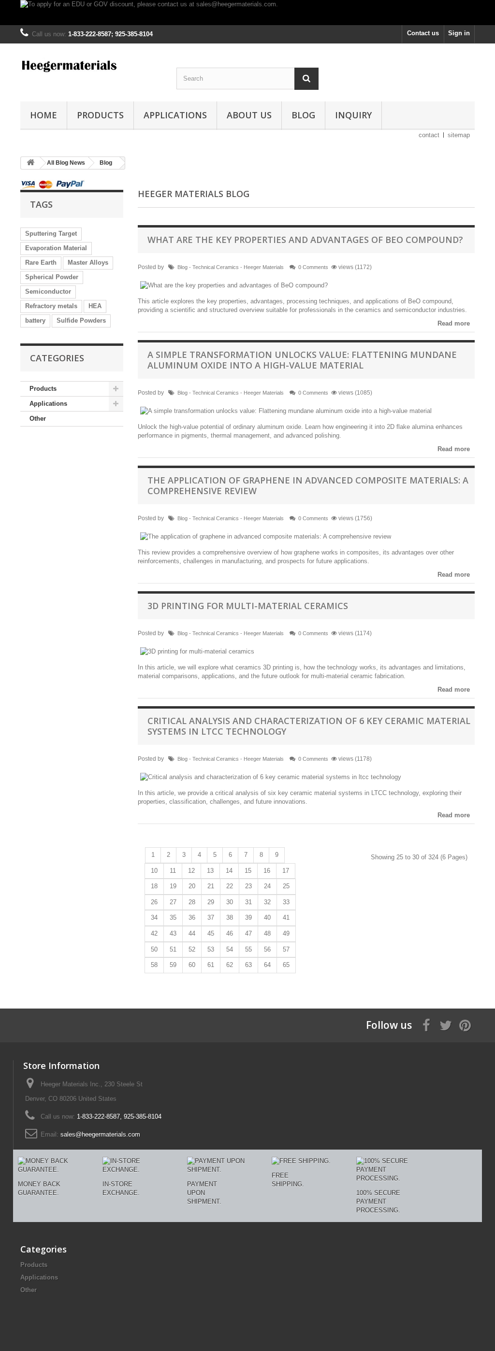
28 (192, 902)
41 (286, 917)
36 (192, 917)
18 (154, 886)
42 (154, 933)
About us (249, 115)
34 (154, 917)
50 (154, 949)
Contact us (423, 33)
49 (286, 933)
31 (248, 902)
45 (210, 933)
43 (173, 933)
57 (286, 949)
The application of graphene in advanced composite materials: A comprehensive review (307, 485)
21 (210, 886)
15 (248, 870)
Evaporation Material (56, 248)
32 (267, 902)
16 (266, 870)
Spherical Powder (51, 277)
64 (267, 964)
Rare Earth (41, 262)
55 (248, 949)
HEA (95, 306)
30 (229, 902)
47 (248, 933)
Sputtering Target (51, 233)
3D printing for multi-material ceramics (247, 606)
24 (267, 886)
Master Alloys (88, 262)
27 (173, 902)
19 (173, 886)
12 (191, 870)
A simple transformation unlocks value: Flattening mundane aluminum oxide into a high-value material (302, 360)
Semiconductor (48, 291)
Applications (175, 115)
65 (286, 964)
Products (100, 115)
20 (192, 886)
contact (429, 135)
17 (285, 870)
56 (267, 949)
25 (286, 886)
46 (229, 933)
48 (267, 933)
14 (229, 870)
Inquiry (353, 115)
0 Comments (313, 267)
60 (192, 964)
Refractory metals (51, 306)
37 (210, 917)
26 (154, 902)
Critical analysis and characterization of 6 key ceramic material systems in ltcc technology (308, 726)
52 (192, 949)
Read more (453, 323)
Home (43, 115)
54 (229, 949)
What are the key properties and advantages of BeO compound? (305, 239)
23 (248, 886)
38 (229, 917)
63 (248, 964)
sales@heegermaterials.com (100, 1134)
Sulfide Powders (81, 320)
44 (192, 933)
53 (210, 949)
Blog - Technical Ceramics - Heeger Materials (230, 267)
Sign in (459, 33)
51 (173, 949)
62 (229, 964)
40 (267, 917)
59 (173, 964)
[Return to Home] (30, 163)
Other (37, 418)
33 (286, 902)
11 (173, 870)
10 (154, 870)
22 (229, 886)
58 (154, 964)
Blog (303, 115)
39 (248, 917)
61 (210, 964)
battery (35, 320)
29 (210, 902)
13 (210, 870)
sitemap (459, 135)
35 (173, 917)
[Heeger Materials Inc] (91, 65)
